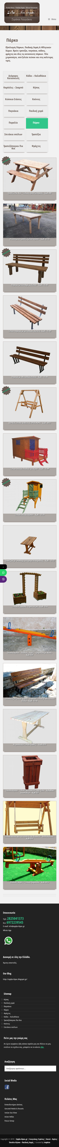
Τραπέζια (36, 134)
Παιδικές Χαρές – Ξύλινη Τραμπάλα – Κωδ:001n (29, 882)
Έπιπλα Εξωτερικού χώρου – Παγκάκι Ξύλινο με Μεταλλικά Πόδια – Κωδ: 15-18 (30, 699)
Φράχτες (36, 146)
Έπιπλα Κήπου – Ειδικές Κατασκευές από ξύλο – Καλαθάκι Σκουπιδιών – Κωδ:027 (30, 791)
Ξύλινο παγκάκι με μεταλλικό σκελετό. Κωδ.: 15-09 (29, 331)
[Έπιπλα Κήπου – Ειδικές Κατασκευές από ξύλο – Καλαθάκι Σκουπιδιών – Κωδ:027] (29, 776)
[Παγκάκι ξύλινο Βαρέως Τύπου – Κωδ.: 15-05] (29, 270)
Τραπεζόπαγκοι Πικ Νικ (13, 147)
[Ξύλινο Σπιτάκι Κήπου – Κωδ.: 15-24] (29, 500)
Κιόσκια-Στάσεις (13, 99)
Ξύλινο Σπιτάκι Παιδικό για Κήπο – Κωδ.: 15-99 (29, 468)
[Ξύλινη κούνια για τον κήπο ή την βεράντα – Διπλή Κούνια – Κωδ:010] (29, 822)
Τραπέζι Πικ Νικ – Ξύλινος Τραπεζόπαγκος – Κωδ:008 (29, 193)
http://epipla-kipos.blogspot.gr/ (15, 979)
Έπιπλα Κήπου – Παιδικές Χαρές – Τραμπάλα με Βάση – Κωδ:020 (30, 653)
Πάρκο (36, 122)
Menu (53, 19)
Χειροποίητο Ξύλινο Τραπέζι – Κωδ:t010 (29, 744)
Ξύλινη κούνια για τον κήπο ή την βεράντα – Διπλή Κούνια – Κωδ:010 (30, 837)
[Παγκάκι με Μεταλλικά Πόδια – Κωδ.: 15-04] (29, 362)
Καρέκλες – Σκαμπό (13, 87)
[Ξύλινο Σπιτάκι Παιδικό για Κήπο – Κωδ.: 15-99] (29, 454)
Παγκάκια (13, 111)
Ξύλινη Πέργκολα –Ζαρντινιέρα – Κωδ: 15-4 (30, 606)
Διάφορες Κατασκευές (13, 77)
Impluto (47, 1142)
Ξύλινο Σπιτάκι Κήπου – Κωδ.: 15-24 (29, 514)
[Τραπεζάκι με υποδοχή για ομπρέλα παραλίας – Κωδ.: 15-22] (29, 546)
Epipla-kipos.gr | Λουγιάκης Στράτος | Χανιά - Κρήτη (36, 1139)
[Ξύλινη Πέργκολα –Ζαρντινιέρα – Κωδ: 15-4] (29, 592)
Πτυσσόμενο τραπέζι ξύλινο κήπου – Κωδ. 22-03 (30, 239)
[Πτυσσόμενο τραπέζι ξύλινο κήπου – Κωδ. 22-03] (29, 225)
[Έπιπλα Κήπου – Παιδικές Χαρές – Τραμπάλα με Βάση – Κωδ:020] (29, 638)
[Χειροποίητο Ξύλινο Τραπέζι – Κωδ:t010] (29, 730)
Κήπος (36, 87)
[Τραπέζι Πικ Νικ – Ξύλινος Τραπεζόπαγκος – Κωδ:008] (29, 179)
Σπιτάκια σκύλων (13, 134)
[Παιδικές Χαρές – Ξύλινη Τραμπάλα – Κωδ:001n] (29, 868)
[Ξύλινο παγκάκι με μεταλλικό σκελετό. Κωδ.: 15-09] (29, 316)
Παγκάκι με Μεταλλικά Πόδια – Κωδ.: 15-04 (30, 377)
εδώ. (42, 1047)
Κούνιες (36, 99)
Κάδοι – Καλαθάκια (36, 75)
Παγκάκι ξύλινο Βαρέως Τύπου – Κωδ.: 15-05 (29, 285)
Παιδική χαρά (36, 111)
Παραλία (13, 122)
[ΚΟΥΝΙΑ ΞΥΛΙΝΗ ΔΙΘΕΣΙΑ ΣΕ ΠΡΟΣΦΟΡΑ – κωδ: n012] (29, 408)
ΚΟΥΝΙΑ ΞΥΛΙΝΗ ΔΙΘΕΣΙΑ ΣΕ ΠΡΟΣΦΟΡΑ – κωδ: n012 (30, 422)
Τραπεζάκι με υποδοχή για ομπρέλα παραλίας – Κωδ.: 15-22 (29, 560)
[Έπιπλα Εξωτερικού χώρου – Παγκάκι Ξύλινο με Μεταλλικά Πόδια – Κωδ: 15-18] (29, 684)
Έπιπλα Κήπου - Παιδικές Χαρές (21, 1142)
